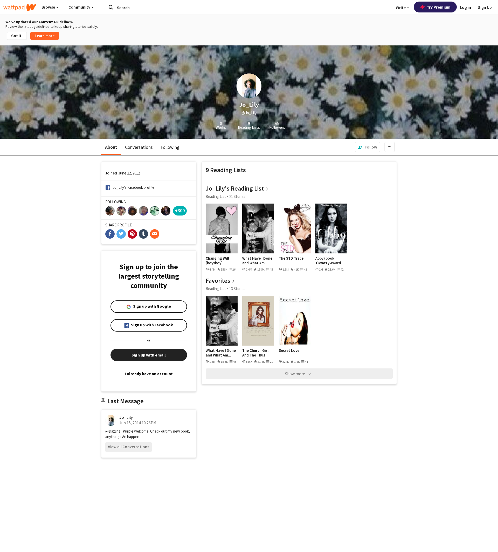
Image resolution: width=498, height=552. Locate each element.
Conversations (139, 147)
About (111, 147)
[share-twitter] (121, 234)
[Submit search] (111, 7)
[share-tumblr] (143, 234)
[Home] (19, 8)
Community (79, 7)
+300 (180, 210)
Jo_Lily (126, 417)
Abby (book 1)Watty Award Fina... (328, 260)
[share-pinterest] (132, 234)
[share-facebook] (110, 234)
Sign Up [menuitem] (485, 7)
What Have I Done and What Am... (257, 260)
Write (401, 7)
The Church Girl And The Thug (255, 352)
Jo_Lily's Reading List (235, 188)
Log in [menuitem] (465, 7)
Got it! (17, 35)
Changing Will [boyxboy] (217, 260)
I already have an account (149, 373)
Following (170, 147)
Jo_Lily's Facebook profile (133, 187)
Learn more (44, 35)
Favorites (218, 281)
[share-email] (154, 234)
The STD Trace (291, 258)
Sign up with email (149, 355)
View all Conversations (128, 446)
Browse (49, 7)
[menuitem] (367, 147)
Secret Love (289, 350)
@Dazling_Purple (119, 431)
